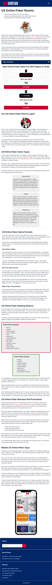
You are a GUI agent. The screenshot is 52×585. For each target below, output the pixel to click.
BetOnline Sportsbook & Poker (10, 568)
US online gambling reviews (25, 158)
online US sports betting (17, 404)
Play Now (26, 87)
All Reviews (5, 577)
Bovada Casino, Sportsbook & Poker (12, 571)
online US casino (30, 404)
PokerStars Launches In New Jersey (12, 556)
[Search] (24, 545)
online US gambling (36, 37)
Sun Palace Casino (7, 575)
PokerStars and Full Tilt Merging (10, 558)
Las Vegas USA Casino (8, 573)
